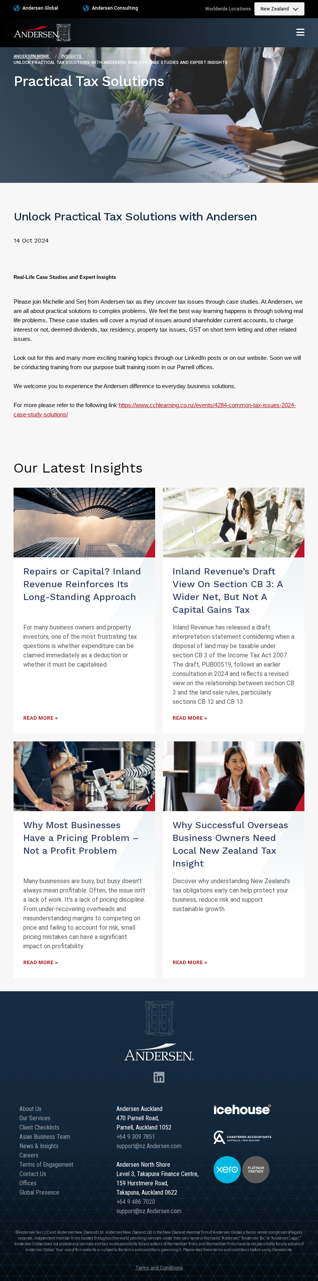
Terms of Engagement (46, 1164)
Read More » (40, 718)
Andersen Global (40, 8)
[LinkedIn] (159, 1077)
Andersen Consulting (115, 8)
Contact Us (32, 1174)
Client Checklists (39, 1127)
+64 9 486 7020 (135, 1201)
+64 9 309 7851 (135, 1136)
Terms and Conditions (159, 1268)
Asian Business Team (44, 1136)
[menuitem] (279, 8)
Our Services (34, 1118)
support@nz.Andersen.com (148, 1146)
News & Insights (39, 1146)
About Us (30, 1108)
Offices (27, 1183)
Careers (28, 1155)
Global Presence (39, 1192)
